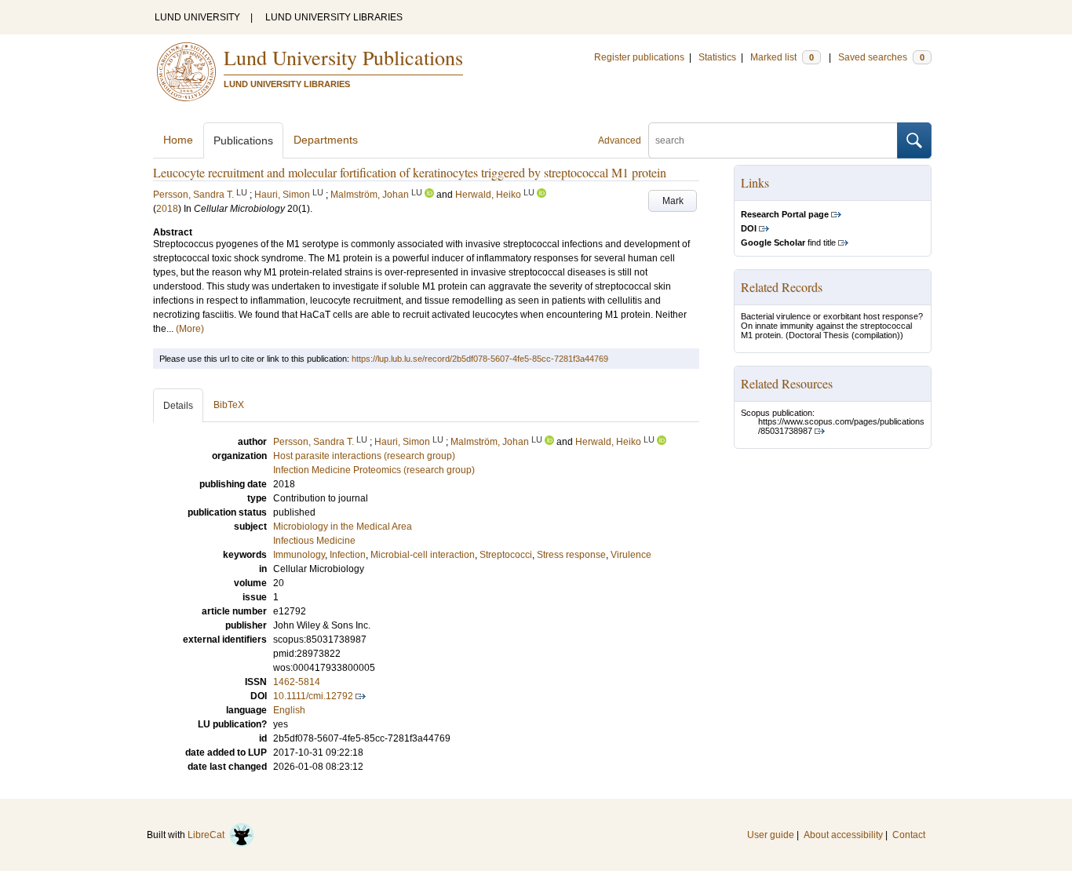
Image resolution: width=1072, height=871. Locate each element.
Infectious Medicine (314, 540)
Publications (243, 140)
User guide (770, 834)
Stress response (571, 554)
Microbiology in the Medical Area (342, 526)
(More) (190, 328)
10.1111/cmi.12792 (313, 696)
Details (178, 405)
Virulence (631, 554)
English (289, 710)
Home (178, 139)
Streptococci (505, 554)
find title (788, 242)
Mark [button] (673, 200)
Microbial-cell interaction (422, 554)
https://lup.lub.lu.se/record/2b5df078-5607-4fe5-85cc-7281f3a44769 (480, 358)
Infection (348, 554)
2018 (167, 208)
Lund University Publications (343, 57)
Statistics (717, 57)
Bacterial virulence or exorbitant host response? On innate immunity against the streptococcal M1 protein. (832, 326)
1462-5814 (296, 681)
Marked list (782, 57)
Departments (326, 139)
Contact (908, 834)
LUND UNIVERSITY (197, 17)
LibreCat (208, 834)
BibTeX (228, 404)
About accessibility (843, 834)
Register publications (639, 57)
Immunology (299, 554)
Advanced (619, 140)
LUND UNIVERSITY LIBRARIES (334, 17)
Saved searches (881, 57)
